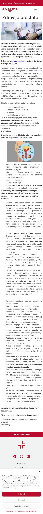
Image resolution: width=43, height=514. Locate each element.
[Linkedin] (28, 456)
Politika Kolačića (11, 511)
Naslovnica (21, 464)
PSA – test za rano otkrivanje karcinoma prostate (20, 415)
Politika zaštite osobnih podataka (26, 511)
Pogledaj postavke (21, 506)
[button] (40, 472)
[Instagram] (21, 456)
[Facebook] (15, 456)
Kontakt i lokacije (21, 468)
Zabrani (21, 500)
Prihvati (21, 494)
